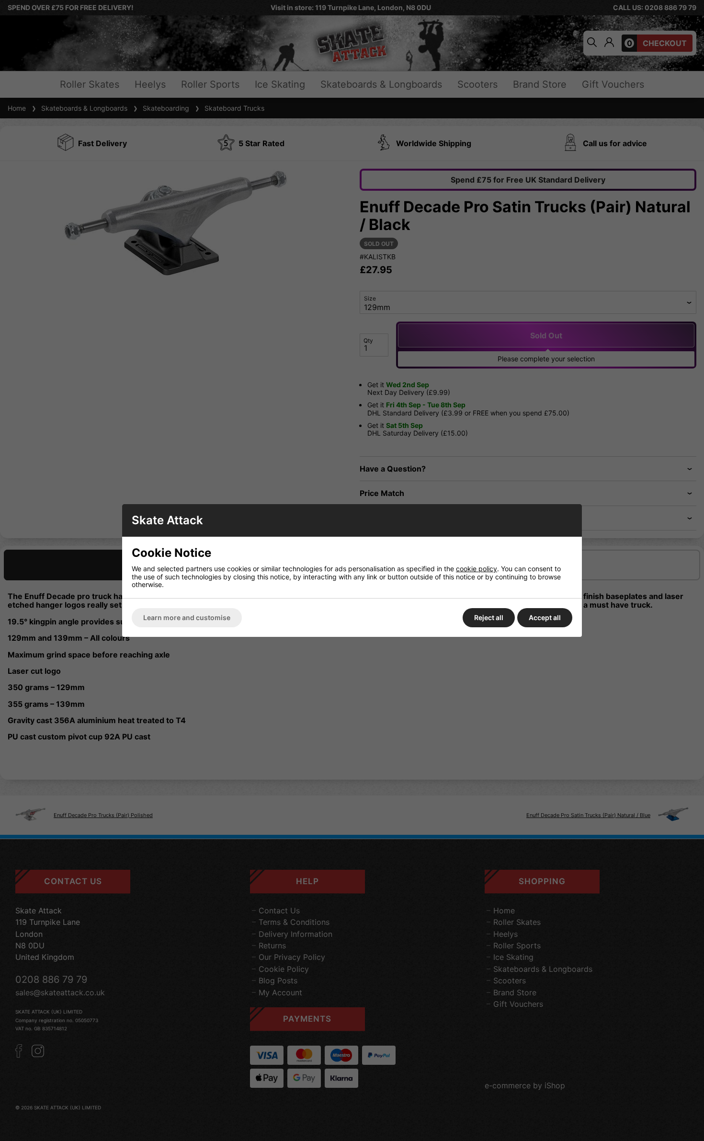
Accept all (545, 617)
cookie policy (476, 569)
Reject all (488, 617)
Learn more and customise (186, 617)
